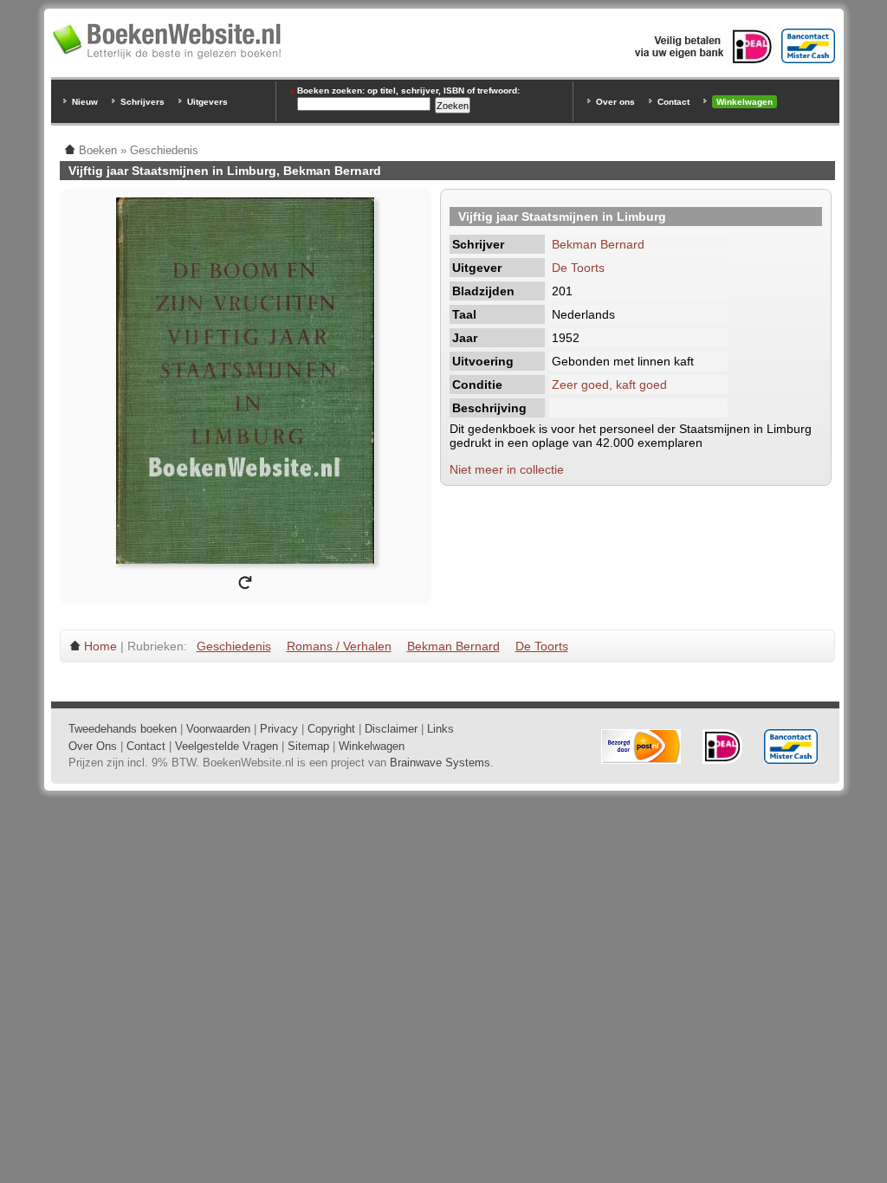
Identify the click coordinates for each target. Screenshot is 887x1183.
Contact (673, 102)
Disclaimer (391, 728)
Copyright (331, 728)
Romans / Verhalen (339, 646)
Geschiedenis (234, 646)
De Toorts (578, 268)
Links (440, 728)
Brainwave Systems (440, 762)
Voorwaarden (218, 728)
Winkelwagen (744, 102)
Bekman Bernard (598, 244)
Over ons (615, 102)
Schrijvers (142, 102)
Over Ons (92, 746)
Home (100, 646)
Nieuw (85, 102)
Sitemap (308, 746)
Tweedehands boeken (122, 728)
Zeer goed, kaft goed (609, 384)
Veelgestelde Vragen (226, 746)
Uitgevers (207, 102)
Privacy (279, 728)
